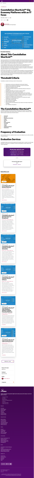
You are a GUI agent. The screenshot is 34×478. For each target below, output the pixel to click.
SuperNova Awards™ (4, 443)
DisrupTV (2, 433)
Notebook (2, 463)
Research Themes (3, 418)
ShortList (4, 6)
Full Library (2, 412)
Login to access (20, 154)
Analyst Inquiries (3, 423)
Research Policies (3, 419)
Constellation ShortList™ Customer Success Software (8, 278)
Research (4, 3)
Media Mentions (4, 403)
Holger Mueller (7, 378)
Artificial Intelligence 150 (4, 445)
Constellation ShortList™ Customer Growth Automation (8, 247)
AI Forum (2, 452)
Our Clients (3, 402)
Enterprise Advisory (4, 429)
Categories (4, 386)
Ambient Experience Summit (5, 455)
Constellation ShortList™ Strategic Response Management (8, 217)
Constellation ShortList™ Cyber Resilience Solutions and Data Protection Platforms (8, 310)
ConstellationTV (3, 434)
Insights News (3, 460)
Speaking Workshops (4, 428)
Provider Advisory (3, 424)
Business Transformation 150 (5, 442)
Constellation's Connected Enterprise (6, 451)
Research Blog (3, 414)
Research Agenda (3, 413)
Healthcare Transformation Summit (6, 453)
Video (1, 464)
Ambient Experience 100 (4, 444)
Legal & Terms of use (5, 408)
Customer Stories (3, 461)
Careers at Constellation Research (7, 404)
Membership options (17, 152)
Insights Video (3, 435)
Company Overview (5, 401)
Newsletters (2, 462)
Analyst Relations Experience (5, 454)
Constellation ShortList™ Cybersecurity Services (8, 340)
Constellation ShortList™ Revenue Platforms (8, 186)
